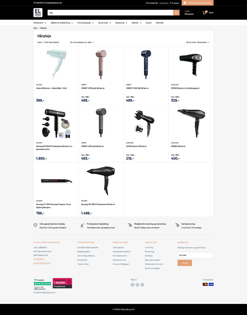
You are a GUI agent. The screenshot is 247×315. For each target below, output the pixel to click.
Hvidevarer (38, 22)
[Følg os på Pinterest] (142, 284)
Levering (149, 247)
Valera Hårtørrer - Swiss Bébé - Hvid (51, 88)
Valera (39, 85)
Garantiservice (119, 260)
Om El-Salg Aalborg (86, 255)
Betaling (149, 255)
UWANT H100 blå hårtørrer (137, 88)
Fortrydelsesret (120, 255)
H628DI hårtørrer (178, 146)
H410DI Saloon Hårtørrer (136, 146)
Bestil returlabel (152, 268)
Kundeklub (82, 260)
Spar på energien (152, 260)
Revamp (39, 143)
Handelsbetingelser (122, 251)
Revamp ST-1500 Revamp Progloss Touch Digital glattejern (53, 205)
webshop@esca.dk (41, 263)
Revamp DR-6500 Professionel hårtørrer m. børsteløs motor (54, 147)
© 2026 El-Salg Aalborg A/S (123, 309)
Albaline (175, 85)
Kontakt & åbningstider (87, 247)
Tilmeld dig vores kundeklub (199, 3)
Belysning (120, 22)
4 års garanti (118, 247)
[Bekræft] (176, 12)
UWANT (84, 85)
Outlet (149, 22)
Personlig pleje (84, 22)
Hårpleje (43, 28)
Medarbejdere (83, 251)
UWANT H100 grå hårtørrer (92, 146)
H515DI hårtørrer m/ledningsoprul (185, 88)
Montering (149, 251)
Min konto (189, 14)
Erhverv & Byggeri (121, 264)
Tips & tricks (83, 264)
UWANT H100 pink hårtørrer (93, 88)
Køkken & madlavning (60, 22)
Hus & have (103, 22)
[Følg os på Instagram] (137, 284)
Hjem (35, 28)
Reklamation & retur (154, 264)
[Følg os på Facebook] (132, 284)
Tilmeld (184, 263)
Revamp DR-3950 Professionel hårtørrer (98, 204)
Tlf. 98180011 (38, 259)
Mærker (135, 22)
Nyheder (160, 22)
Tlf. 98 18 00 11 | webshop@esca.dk (47, 3)
